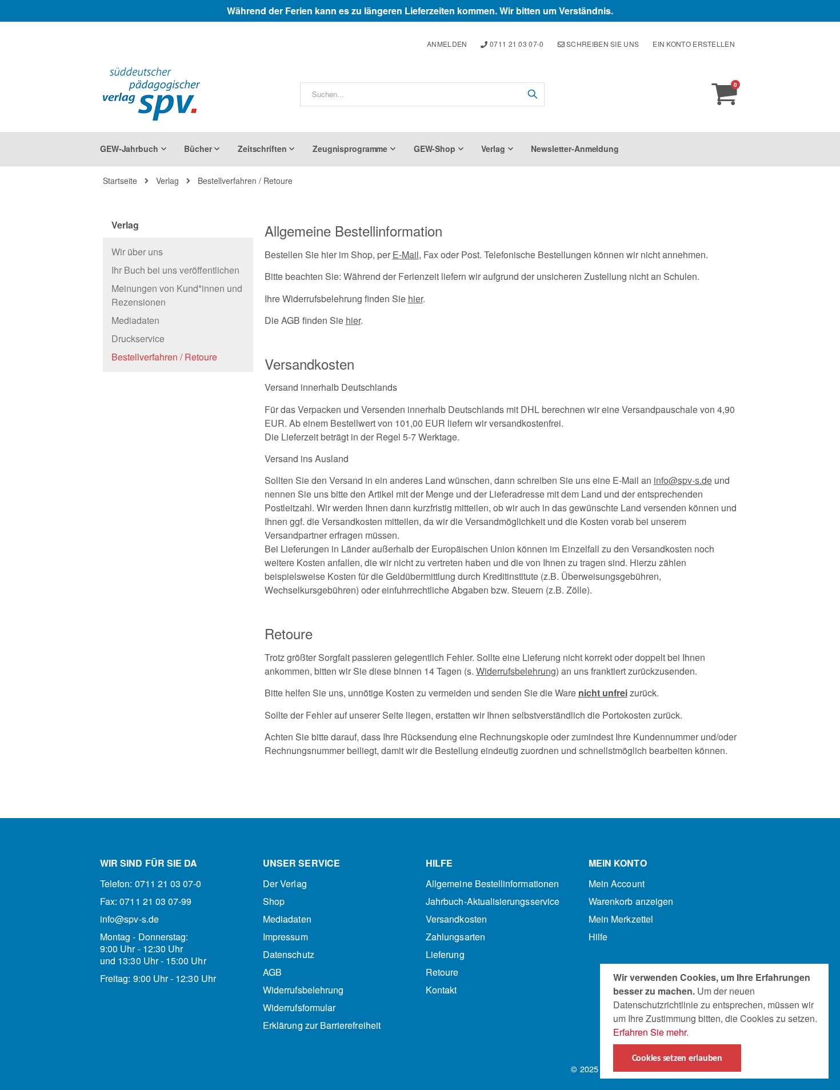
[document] (716, 1021)
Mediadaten (135, 320)
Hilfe (598, 936)
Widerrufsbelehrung (516, 671)
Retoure (442, 972)
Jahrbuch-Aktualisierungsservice (492, 901)
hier (415, 298)
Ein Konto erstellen (694, 44)
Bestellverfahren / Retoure (164, 356)
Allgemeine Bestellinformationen (492, 883)
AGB (272, 972)
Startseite (120, 180)
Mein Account (617, 883)
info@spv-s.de (683, 480)
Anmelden (447, 44)
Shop (274, 901)
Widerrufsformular (299, 1007)
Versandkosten (456, 918)
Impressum (285, 936)
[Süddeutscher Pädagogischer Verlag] (151, 94)
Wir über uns (137, 251)
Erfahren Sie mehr (649, 1032)
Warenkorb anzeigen (631, 901)
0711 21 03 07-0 (516, 44)
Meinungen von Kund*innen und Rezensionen (176, 295)
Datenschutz (288, 954)
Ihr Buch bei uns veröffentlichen (175, 269)
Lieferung (445, 954)
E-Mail (406, 254)
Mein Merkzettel (621, 918)
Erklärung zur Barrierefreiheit (322, 1025)
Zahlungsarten (455, 936)
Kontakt (441, 989)
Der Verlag (285, 883)
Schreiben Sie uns (602, 44)
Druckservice (138, 338)
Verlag (167, 181)
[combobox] (422, 94)
